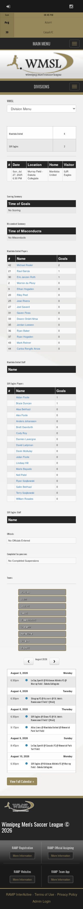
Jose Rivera (23, 301)
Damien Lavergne (26, 439)
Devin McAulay (24, 451)
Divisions (41, 87)
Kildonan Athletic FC (28, 620)
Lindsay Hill (22, 463)
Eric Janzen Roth (26, 277)
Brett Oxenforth (24, 427)
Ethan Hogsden (25, 289)
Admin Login (42, 901)
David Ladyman (24, 445)
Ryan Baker (23, 330)
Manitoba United (26, 633)
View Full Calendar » (22, 781)
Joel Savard (23, 307)
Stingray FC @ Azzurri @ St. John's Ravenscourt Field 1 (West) (46, 700)
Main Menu (41, 44)
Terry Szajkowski (25, 492)
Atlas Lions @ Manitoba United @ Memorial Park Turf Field (50, 728)
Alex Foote (22, 415)
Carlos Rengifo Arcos (28, 348)
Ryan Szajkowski (25, 481)
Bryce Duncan (24, 403)
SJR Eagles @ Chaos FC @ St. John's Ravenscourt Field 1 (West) (46, 718)
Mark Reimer (24, 342)
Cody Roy (21, 433)
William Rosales (24, 498)
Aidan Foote (22, 397)
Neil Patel (21, 475)
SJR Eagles (25, 640)
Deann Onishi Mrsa (27, 318)
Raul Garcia (23, 271)
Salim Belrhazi (24, 486)
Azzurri (24, 599)
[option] (41, 25)
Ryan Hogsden (25, 336)
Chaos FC (24, 613)
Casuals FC (25, 606)
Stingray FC (25, 647)
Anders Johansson (26, 421)
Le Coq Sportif (26, 626)
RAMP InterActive (19, 894)
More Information (22, 855)
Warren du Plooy (26, 283)
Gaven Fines (23, 312)
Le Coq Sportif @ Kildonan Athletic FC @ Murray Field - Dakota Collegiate (49, 681)
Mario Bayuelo (24, 469)
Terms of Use (44, 894)
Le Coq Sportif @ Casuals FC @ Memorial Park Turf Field (51, 747)
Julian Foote (22, 457)
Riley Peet (22, 295)
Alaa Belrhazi (23, 409)
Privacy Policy (67, 894)
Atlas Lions (25, 592)
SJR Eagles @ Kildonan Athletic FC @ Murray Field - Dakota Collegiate (51, 765)
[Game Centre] (41, 28)
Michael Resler (25, 265)
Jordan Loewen (25, 324)
